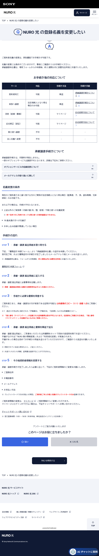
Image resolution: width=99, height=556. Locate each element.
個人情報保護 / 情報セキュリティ (29, 512)
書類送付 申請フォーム (12, 266)
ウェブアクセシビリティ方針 (13, 517)
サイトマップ (37, 517)
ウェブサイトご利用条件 (58, 512)
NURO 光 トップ (9, 494)
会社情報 (5, 512)
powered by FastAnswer (49, 528)
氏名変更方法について (85, 112)
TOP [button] (93, 526)
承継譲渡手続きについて (85, 94)
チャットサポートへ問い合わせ (15, 412)
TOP (4, 20)
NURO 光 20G (30, 494)
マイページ (83, 13)
